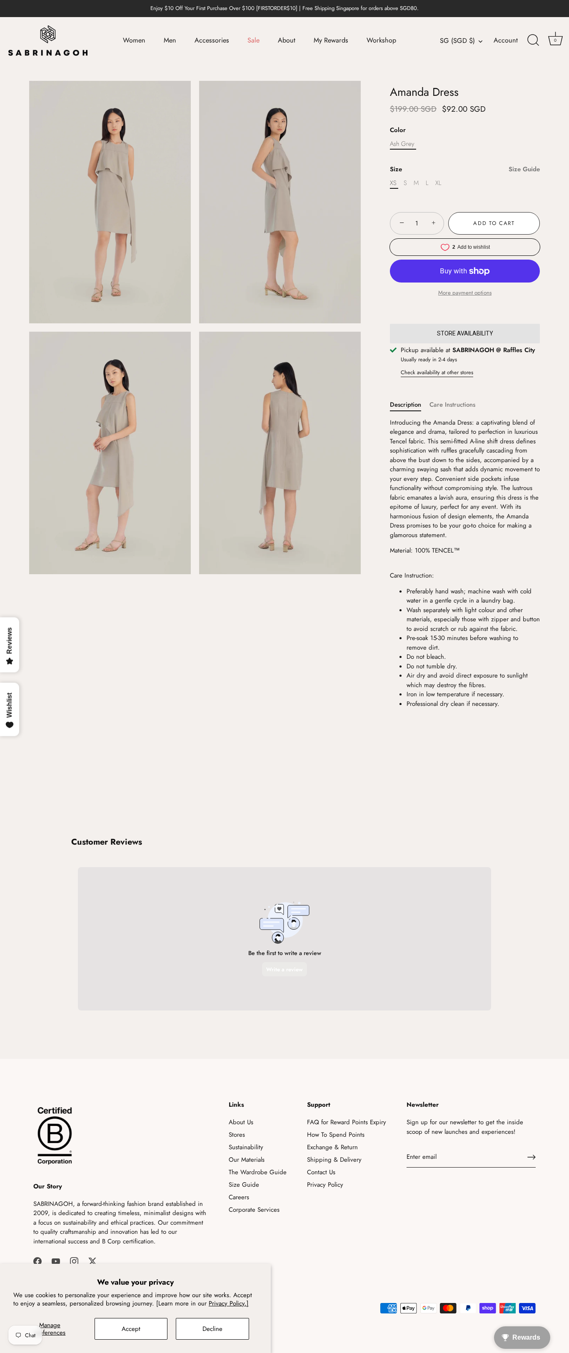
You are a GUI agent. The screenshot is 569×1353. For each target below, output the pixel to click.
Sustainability (246, 1147)
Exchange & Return (332, 1147)
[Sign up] (531, 1157)
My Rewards (331, 40)
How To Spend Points (335, 1134)
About (286, 40)
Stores (237, 1134)
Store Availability (465, 333)
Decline (212, 1328)
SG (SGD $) (457, 41)
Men (170, 40)
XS (393, 183)
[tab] (409, 405)
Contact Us (321, 1172)
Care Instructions (452, 404)
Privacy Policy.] (229, 1303)
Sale (253, 40)
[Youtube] (56, 1260)
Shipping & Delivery (334, 1159)
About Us (241, 1122)
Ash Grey (402, 144)
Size (465, 169)
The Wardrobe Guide (258, 1172)
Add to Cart (494, 223)
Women (134, 40)
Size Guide (524, 169)
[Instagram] (74, 1260)
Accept (131, 1328)
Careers (239, 1197)
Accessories (212, 40)
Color (398, 130)
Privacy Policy (325, 1184)
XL (438, 183)
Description (405, 404)
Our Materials (247, 1159)
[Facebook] (37, 1260)
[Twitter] (92, 1260)
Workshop (381, 40)
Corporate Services (254, 1209)
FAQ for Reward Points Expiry (346, 1122)
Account (506, 40)
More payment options (465, 293)
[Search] (533, 40)
